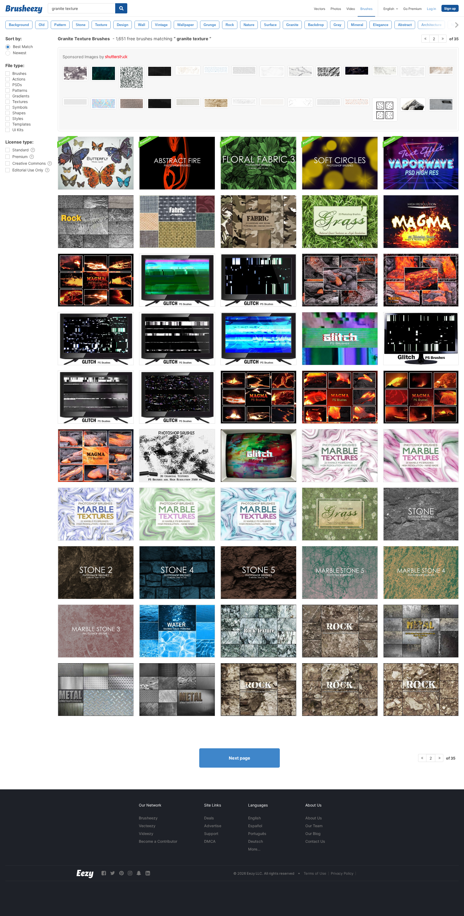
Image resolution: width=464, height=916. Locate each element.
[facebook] (104, 873)
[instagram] (130, 873)
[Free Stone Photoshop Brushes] (421, 514)
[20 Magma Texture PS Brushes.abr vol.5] (340, 397)
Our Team (313, 825)
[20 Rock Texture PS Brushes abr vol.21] (258, 631)
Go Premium (412, 9)
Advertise (212, 825)
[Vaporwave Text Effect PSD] (421, 163)
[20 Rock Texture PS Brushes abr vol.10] (340, 689)
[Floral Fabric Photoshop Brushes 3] (258, 163)
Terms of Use (315, 873)
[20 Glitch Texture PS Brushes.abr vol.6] (258, 338)
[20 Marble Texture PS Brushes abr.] (340, 455)
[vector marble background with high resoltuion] (216, 103)
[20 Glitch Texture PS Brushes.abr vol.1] (340, 338)
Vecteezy (147, 825)
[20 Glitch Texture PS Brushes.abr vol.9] (177, 280)
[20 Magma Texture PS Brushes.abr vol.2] (340, 280)
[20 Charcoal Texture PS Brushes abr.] (177, 455)
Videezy (146, 833)
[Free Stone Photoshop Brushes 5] (258, 572)
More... (254, 849)
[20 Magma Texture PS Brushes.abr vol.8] (96, 280)
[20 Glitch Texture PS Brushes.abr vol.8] (258, 280)
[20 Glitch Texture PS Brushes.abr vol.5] (177, 397)
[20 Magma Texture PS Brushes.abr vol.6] (421, 397)
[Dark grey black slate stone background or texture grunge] (159, 71)
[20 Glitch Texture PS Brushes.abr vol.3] (421, 338)
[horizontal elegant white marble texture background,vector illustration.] (244, 101)
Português (257, 833)
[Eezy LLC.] (85, 873)
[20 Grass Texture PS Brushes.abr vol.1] (340, 221)
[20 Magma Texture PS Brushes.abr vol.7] (258, 397)
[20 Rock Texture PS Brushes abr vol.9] (258, 689)
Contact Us (315, 841)
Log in (431, 9)
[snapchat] (138, 873)
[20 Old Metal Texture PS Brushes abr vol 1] (421, 631)
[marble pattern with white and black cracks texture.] (300, 102)
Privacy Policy (342, 873)
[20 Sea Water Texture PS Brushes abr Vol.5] (177, 631)
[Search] (121, 8)
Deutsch (255, 841)
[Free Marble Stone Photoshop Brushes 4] (421, 572)
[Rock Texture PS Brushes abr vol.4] (96, 221)
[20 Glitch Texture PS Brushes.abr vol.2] (258, 455)
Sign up (450, 8)
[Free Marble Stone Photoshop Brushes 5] (340, 572)
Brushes (366, 9)
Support (211, 833)
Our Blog (313, 833)
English (254, 818)
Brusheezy (148, 818)
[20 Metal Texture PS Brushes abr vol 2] (96, 689)
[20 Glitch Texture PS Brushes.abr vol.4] (96, 397)
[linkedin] (148, 873)
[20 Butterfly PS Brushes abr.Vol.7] (96, 163)
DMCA (210, 841)
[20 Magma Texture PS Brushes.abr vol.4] (96, 455)
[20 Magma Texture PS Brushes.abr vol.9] (421, 221)
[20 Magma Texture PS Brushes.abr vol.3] (421, 280)
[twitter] (112, 873)
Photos (336, 9)
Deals (209, 818)
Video (350, 9)
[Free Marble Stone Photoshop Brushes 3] (96, 631)
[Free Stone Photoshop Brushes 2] (96, 572)
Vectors (319, 9)
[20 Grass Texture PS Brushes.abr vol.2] (340, 514)
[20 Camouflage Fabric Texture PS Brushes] (258, 221)
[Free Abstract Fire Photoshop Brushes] (177, 163)
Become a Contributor (158, 841)
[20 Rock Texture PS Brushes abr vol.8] (340, 631)
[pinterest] (121, 873)
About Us (313, 818)
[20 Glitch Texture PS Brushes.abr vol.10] (96, 338)
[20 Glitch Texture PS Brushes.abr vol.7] (177, 338)
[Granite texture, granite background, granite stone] (131, 103)
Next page (239, 758)
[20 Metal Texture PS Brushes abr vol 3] (177, 689)
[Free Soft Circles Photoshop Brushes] (340, 163)
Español (255, 825)
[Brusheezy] (23, 9)
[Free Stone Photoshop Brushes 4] (177, 572)
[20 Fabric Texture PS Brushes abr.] (177, 221)
